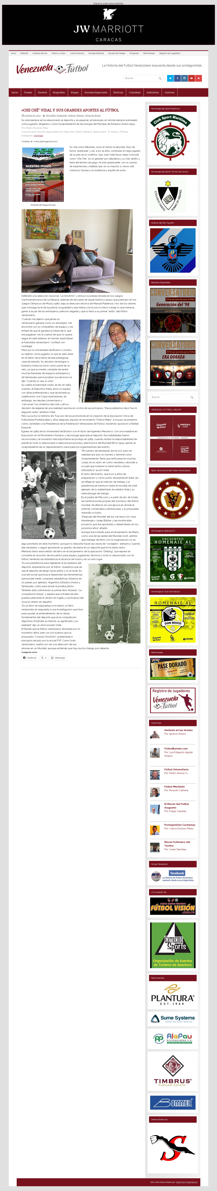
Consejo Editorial (96, 53)
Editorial (24, 53)
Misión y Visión (58, 53)
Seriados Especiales (96, 92)
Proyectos (134, 53)
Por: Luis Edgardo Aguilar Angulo (178, 752)
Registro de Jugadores (169, 53)
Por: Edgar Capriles (175, 811)
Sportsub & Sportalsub (186, 1182)
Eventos (42, 92)
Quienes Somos (40, 53)
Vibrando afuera (93, 115)
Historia (71, 115)
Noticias (118, 92)
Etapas (75, 92)
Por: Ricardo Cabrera (176, 790)
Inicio (13, 53)
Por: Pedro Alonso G (176, 773)
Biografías (59, 92)
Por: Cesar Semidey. (175, 849)
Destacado (62, 115)
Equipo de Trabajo (116, 53)
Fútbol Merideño (174, 786)
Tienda (28, 92)
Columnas (135, 92)
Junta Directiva (77, 53)
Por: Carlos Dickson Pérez (179, 828)
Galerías (170, 92)
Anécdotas (153, 92)
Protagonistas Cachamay (179, 824)
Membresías (149, 53)
